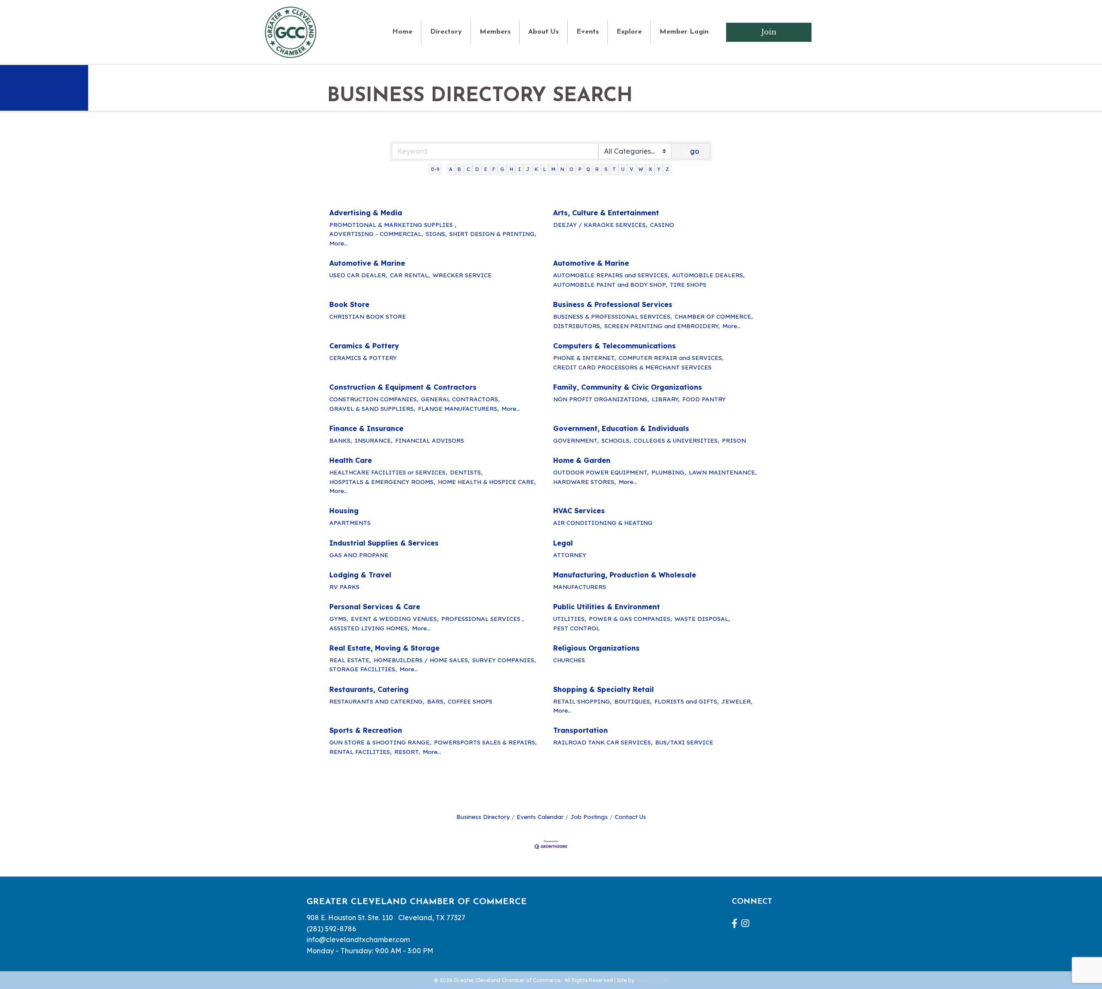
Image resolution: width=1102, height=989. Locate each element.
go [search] (694, 151)
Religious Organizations (596, 648)
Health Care (350, 460)
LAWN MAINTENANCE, (723, 472)
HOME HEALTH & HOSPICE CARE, (487, 481)
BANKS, (340, 440)
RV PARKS (344, 586)
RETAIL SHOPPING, (582, 701)
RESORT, (407, 751)
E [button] (485, 169)
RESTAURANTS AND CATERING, (376, 701)
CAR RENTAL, (410, 275)
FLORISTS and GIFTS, (686, 701)
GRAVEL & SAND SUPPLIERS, (372, 408)
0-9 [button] (435, 169)
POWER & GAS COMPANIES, (630, 618)
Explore (629, 31)
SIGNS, (436, 233)
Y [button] (658, 169)
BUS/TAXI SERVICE (684, 742)
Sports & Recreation (365, 730)
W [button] (640, 169)
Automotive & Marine (367, 263)
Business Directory (483, 816)
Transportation (580, 730)
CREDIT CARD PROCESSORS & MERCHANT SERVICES (632, 367)
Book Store (349, 304)
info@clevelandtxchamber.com (358, 939)
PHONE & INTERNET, (584, 357)
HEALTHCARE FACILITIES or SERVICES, (388, 472)
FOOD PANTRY (704, 399)
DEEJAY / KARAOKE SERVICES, (600, 224)
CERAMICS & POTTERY (363, 357)
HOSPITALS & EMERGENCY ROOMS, (382, 481)
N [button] (562, 169)
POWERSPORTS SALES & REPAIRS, (485, 742)
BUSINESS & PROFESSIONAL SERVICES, (612, 316)
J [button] (527, 169)
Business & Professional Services (612, 304)
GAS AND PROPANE (358, 554)
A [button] (450, 169)
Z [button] (667, 169)
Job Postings (589, 816)
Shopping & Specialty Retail (603, 689)
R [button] (597, 169)
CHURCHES (569, 659)
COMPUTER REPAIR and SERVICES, (671, 357)
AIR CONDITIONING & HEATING (603, 522)
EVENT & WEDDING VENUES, (395, 618)
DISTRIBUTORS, (577, 325)
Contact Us (630, 816)
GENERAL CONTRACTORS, (460, 399)
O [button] (571, 169)
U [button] (623, 169)
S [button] (605, 169)
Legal (563, 543)
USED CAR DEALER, (358, 275)
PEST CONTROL (576, 628)
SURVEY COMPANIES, (504, 659)
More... (338, 243)
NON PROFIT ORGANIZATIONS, (601, 399)
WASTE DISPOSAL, (702, 618)
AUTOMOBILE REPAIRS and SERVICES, (611, 275)
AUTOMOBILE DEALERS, (708, 275)
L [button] (544, 169)
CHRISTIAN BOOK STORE (367, 316)
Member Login (684, 31)
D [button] (477, 169)
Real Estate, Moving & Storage (384, 648)
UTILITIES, (569, 618)
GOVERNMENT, (576, 440)
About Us (543, 31)
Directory (446, 31)
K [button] (536, 169)
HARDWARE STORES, (584, 481)
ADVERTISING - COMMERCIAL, (376, 233)
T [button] (614, 169)
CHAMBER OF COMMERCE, (714, 316)
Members (495, 31)
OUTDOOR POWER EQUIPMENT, (601, 472)
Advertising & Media (365, 212)
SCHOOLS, (616, 440)
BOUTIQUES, (633, 701)
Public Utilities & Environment (606, 606)
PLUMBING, (668, 472)
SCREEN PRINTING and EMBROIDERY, (662, 325)
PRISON (734, 440)
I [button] (519, 169)
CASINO (662, 224)
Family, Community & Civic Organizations (627, 387)
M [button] (553, 169)
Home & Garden (581, 460)
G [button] (502, 169)
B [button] (459, 169)
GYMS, (338, 618)
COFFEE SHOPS (470, 701)
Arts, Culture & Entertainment (606, 212)
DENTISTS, (466, 472)
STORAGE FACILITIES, (363, 669)
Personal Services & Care (374, 606)
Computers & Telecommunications (614, 345)
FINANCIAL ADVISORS (429, 440)
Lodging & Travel (360, 574)
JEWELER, (736, 701)
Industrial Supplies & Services (384, 543)
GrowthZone (652, 980)
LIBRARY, (666, 399)
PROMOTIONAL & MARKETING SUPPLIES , (392, 224)
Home (402, 31)
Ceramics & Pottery (364, 345)
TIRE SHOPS (688, 284)
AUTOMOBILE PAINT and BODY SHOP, (610, 284)
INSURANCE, (374, 440)
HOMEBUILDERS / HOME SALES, (422, 659)
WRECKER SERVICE (462, 275)
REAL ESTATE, (350, 659)
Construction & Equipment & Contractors (403, 387)
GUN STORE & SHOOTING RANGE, (380, 742)
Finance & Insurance (366, 428)
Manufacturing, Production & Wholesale (624, 574)
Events (587, 31)
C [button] (468, 169)
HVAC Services (579, 510)
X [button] (650, 169)
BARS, (436, 701)
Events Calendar (540, 816)
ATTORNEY (569, 554)
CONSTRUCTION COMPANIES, (373, 399)
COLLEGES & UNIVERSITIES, (676, 440)
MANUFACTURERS (579, 586)
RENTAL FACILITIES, (360, 751)
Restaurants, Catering (369, 689)
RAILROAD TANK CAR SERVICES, (603, 742)
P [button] (580, 169)
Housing (344, 510)
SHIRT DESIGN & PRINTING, (492, 233)
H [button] (511, 169)
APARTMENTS (350, 522)
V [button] (631, 169)
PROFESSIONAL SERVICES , (482, 618)
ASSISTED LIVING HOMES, (369, 628)
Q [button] (588, 169)
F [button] (493, 169)
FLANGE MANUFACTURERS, (458, 408)
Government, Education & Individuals (621, 428)
